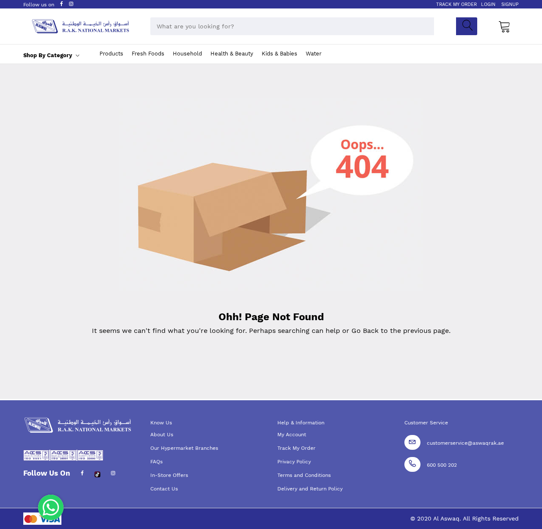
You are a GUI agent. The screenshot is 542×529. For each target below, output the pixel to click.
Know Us (161, 423)
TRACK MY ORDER (456, 4)
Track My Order (296, 448)
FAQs (156, 462)
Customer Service (426, 423)
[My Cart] (504, 26)
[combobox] (292, 26)
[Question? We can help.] (51, 507)
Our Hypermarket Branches (184, 448)
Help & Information (300, 423)
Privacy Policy (294, 462)
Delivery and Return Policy (310, 489)
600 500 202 (442, 465)
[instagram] (113, 474)
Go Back (365, 331)
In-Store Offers (169, 475)
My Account (291, 435)
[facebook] (82, 474)
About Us (161, 435)
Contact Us (164, 489)
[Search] (466, 26)
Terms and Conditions (304, 475)
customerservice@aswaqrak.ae (465, 443)
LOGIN (488, 4)
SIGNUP (510, 4)
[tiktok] (97, 474)
